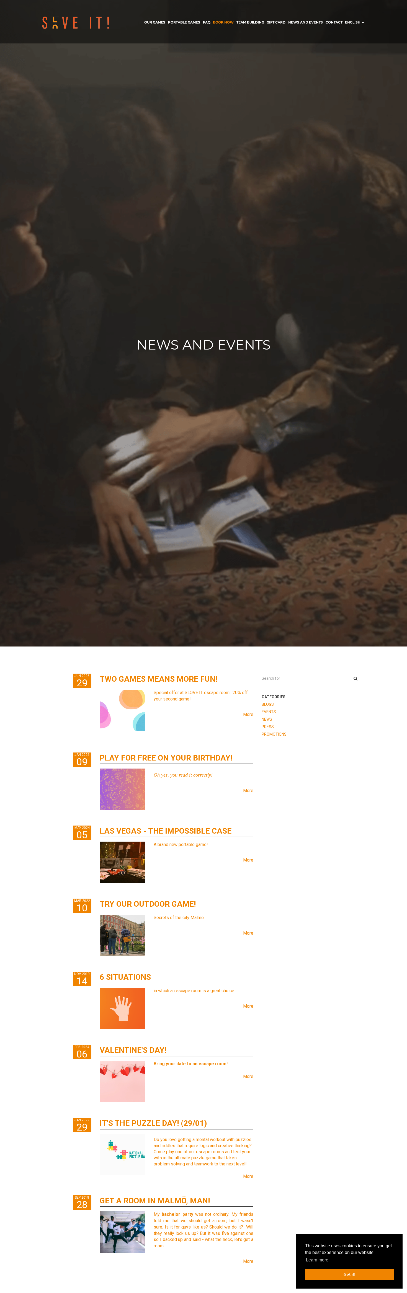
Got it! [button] (350, 1274)
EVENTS (269, 712)
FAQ (206, 22)
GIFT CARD (276, 22)
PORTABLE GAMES (184, 22)
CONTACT (334, 22)
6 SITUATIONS (125, 977)
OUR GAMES (154, 22)
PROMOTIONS (274, 734)
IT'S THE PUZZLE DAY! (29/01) (153, 1123)
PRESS (268, 727)
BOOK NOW (223, 22)
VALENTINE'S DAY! (133, 1050)
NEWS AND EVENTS (305, 22)
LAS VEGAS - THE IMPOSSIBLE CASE (165, 831)
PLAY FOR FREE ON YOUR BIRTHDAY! (166, 757)
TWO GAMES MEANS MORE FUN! (158, 679)
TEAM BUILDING (250, 22)
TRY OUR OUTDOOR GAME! (148, 904)
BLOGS (268, 704)
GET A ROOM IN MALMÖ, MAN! (155, 1200)
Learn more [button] (317, 1260)
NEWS (267, 719)
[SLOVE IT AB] (76, 23)
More (248, 714)
